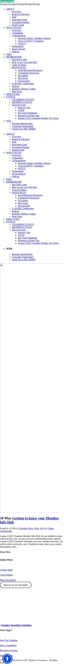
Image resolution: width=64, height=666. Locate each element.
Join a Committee (8, 645)
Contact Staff (6, 570)
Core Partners (6, 575)
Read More (5, 552)
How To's (39, 528)
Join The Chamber (8, 640)
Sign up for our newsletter (15, 585)
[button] (7, 658)
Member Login (7, 1)
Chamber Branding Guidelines (16, 625)
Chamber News (26, 528)
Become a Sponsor (9, 650)
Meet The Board (7, 580)
